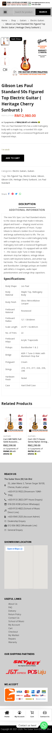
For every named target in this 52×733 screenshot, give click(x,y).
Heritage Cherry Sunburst (25, 179)
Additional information (27, 210)
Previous (13, 57)
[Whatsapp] (44, 725)
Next (47, 57)
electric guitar (29, 176)
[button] (5, 12)
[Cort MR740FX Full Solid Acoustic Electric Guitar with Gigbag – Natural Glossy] (13, 422)
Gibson (40, 176)
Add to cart (13, 158)
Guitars (31, 171)
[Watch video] (14, 71)
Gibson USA (6, 179)
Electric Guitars (19, 171)
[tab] (27, 204)
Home (6, 716)
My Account (19, 716)
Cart (32, 716)
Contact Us (44, 716)
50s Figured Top (14, 176)
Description (27, 204)
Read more (23, 453)
